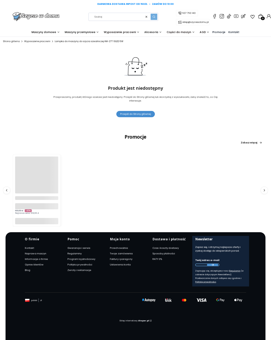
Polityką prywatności (205, 281)
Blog (27, 270)
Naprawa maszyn (35, 253)
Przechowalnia (119, 248)
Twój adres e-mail (207, 260)
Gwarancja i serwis (79, 248)
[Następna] (264, 4)
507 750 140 (189, 13)
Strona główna (11, 41)
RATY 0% (157, 259)
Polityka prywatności (79, 264)
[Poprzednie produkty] (6, 190)
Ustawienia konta (120, 264)
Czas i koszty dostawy (165, 248)
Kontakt (29, 248)
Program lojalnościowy (81, 259)
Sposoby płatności (163, 253)
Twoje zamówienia (121, 253)
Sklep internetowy (134, 320)
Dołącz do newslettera (212, 265)
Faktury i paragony (121, 259)
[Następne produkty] (264, 190)
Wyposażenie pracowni (37, 41)
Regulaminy (74, 253)
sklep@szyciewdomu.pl (195, 22)
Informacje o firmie (36, 259)
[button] (154, 17)
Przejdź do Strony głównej (135, 114)
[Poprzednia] (7, 4)
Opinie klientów (34, 264)
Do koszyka (37, 221)
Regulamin (234, 270)
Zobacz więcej (249, 142)
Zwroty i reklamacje (79, 270)
